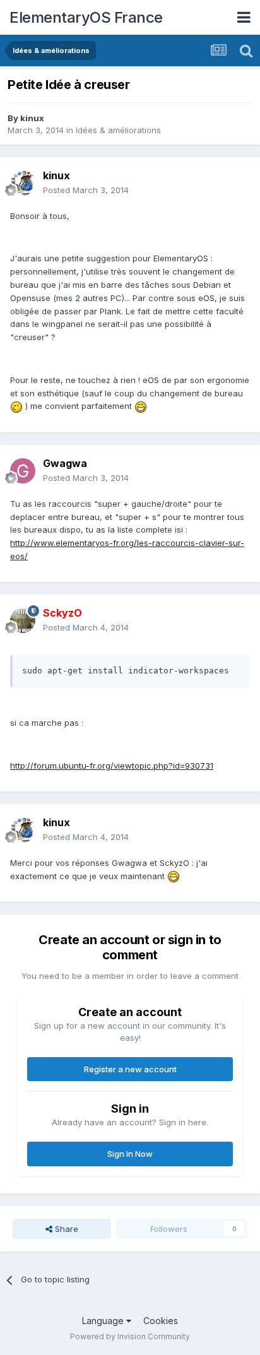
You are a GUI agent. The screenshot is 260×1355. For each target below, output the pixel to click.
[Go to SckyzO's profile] (22, 620)
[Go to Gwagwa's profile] (22, 470)
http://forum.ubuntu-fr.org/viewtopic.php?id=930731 (111, 765)
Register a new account (130, 1069)
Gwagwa (65, 463)
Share (65, 1229)
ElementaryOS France (86, 17)
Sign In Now (130, 1154)
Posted (86, 190)
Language (104, 1320)
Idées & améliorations (118, 130)
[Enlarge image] (16, 406)
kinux (32, 118)
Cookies (160, 1320)
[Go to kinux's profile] (22, 183)
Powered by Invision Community (130, 1336)
